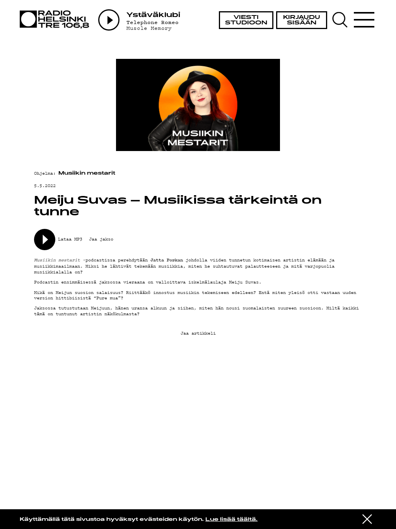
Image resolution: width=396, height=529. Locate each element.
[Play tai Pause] (108, 20)
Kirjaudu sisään (301, 20)
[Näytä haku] (342, 19)
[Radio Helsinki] (57, 19)
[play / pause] (44, 239)
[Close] (367, 518)
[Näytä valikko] (364, 20)
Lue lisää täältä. (231, 519)
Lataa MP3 (70, 238)
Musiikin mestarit (86, 173)
